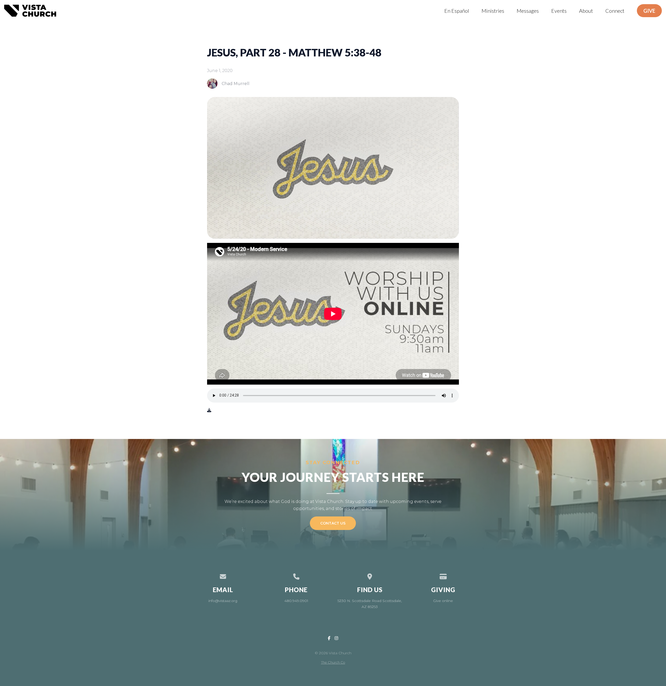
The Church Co (333, 662)
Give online (443, 601)
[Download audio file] (209, 410)
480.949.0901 (296, 601)
